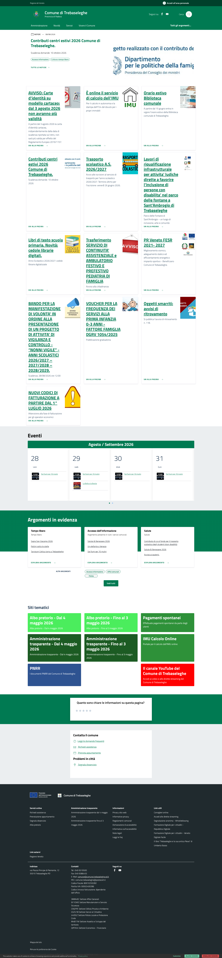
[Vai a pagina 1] (109, 503)
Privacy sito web (119, 812)
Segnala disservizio (38, 820)
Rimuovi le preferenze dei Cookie (43, 949)
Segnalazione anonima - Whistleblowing (171, 820)
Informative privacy (121, 816)
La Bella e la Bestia (90, 483)
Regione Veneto (36, 856)
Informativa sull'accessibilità (124, 828)
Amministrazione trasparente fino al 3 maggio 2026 (87, 822)
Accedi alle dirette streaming (166, 816)
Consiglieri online (161, 812)
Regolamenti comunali (122, 820)
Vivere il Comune (87, 25)
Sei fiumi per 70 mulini (49, 474)
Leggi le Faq (118, 837)
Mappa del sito (36, 942)
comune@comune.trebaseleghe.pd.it (93, 876)
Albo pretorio (35, 824)
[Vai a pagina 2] (112, 503)
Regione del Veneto (37, 3)
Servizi (69, 25)
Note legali (117, 833)
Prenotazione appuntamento (42, 816)
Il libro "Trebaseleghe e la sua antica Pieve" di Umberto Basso (173, 843)
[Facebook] (161, 14)
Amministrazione (39, 25)
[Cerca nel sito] (189, 14)
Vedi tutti (111, 583)
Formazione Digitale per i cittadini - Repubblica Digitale (169, 826)
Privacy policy (82, 956)
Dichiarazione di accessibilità (124, 824)
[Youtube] (166, 14)
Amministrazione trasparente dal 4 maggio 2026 (89, 814)
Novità (57, 25)
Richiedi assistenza (38, 812)
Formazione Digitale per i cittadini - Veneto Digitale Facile (172, 835)
